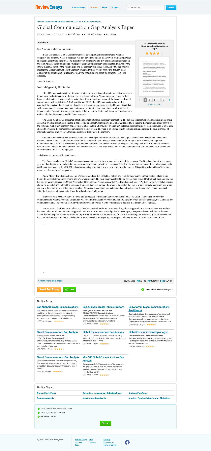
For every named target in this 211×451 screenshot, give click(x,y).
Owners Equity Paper (46, 393)
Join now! (93, 7)
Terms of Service (109, 445)
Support (116, 7)
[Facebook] (127, 444)
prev (139, 100)
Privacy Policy (108, 442)
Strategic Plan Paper (138, 393)
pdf (149, 280)
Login (104, 7)
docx (162, 280)
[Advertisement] (105, 247)
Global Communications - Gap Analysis (58, 357)
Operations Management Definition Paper (102, 393)
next (169, 100)
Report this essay (154, 104)
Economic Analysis (45, 398)
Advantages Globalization (95, 398)
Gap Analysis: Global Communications (57, 307)
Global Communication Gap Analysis (148, 332)
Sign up (105, 423)
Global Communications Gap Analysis (57, 332)
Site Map (106, 440)
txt (138, 280)
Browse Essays (78, 7)
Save (71, 289)
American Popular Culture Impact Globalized (149, 398)
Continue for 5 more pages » (50, 280)
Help (91, 440)
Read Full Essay (49, 289)
